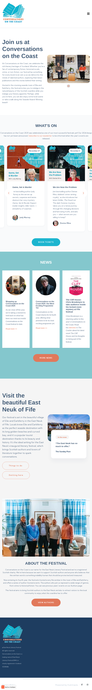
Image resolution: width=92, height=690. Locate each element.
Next (82, 192)
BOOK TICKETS (46, 242)
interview (72, 328)
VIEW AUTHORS (46, 602)
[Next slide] (86, 71)
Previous (9, 192)
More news (46, 358)
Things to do (15, 465)
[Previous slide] (51, 71)
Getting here (16, 475)
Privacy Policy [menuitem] (8, 685)
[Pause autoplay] (68, 86)
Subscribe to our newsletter (40, 136)
